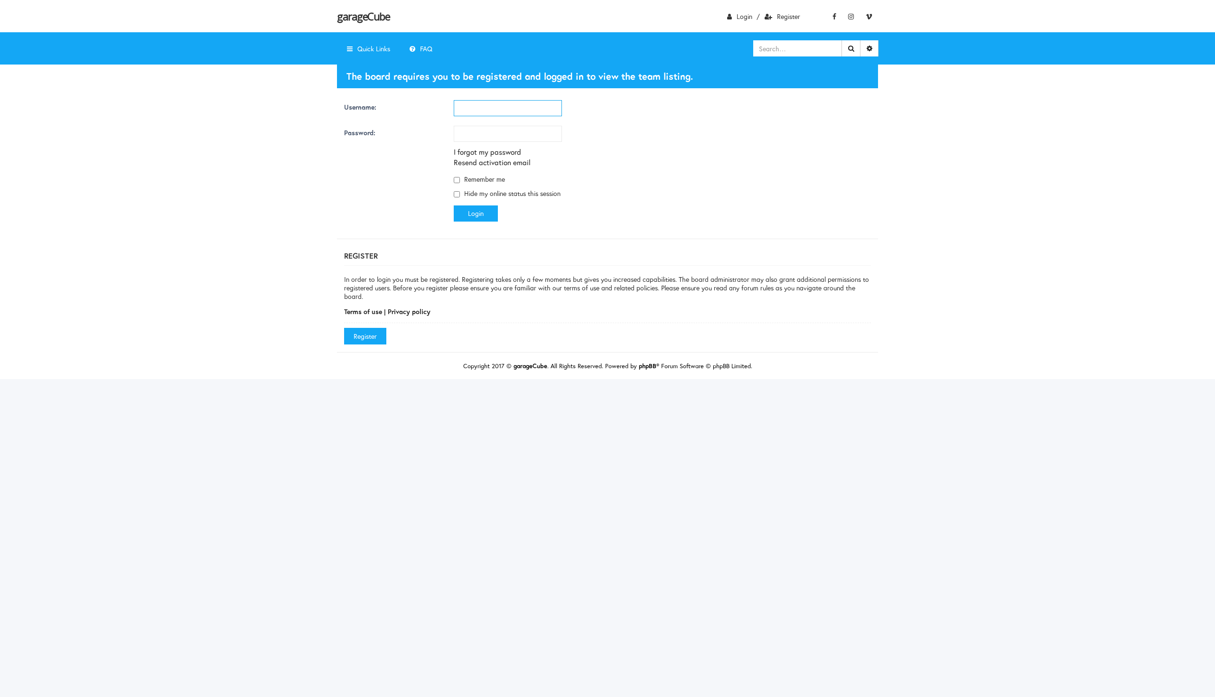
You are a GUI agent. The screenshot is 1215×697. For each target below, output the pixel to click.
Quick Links (373, 48)
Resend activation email (492, 162)
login (744, 16)
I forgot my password (487, 152)
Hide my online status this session (511, 193)
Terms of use (363, 311)
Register (788, 16)
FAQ (426, 48)
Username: (360, 107)
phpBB (647, 366)
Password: (359, 132)
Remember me (483, 179)
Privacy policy (409, 311)
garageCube (363, 16)
